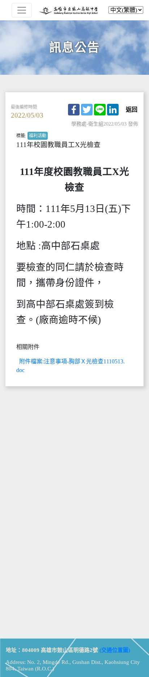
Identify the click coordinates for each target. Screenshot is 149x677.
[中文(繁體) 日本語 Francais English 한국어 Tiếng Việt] (74, 10)
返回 (131, 110)
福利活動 (37, 135)
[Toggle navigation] (22, 10)
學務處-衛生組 (87, 124)
